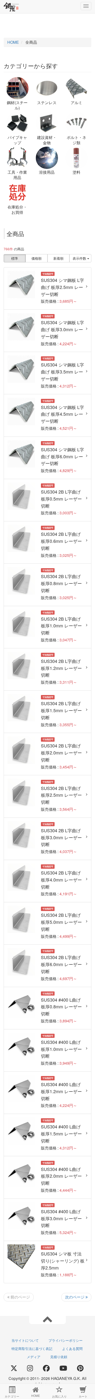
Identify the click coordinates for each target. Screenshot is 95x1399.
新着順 (58, 258)
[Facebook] (46, 1368)
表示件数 (80, 258)
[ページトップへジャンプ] (47, 1318)
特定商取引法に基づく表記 (31, 1348)
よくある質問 (72, 1348)
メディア (33, 1356)
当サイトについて (25, 1340)
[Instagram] (30, 1368)
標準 (14, 258)
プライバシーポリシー (65, 1340)
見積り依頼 (58, 1356)
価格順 (36, 258)
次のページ (75, 1297)
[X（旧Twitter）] (13, 1368)
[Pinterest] (80, 1368)
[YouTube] (63, 1368)
